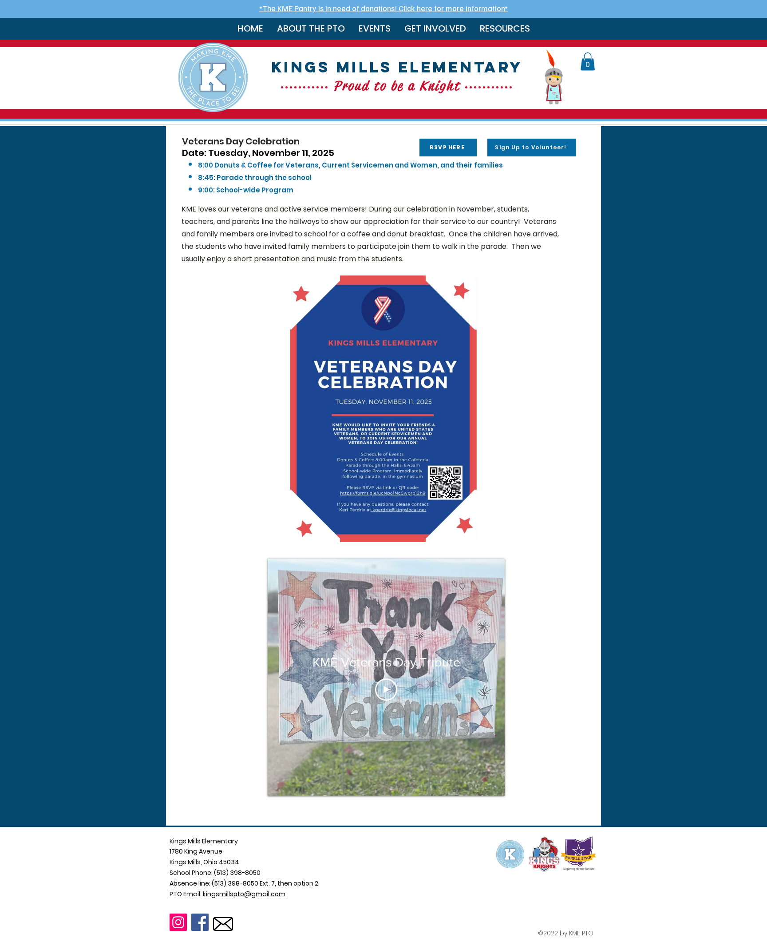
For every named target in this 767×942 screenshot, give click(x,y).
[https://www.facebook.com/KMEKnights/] (200, 922)
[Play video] (386, 690)
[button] (311, 29)
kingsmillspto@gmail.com (244, 894)
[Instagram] (178, 922)
